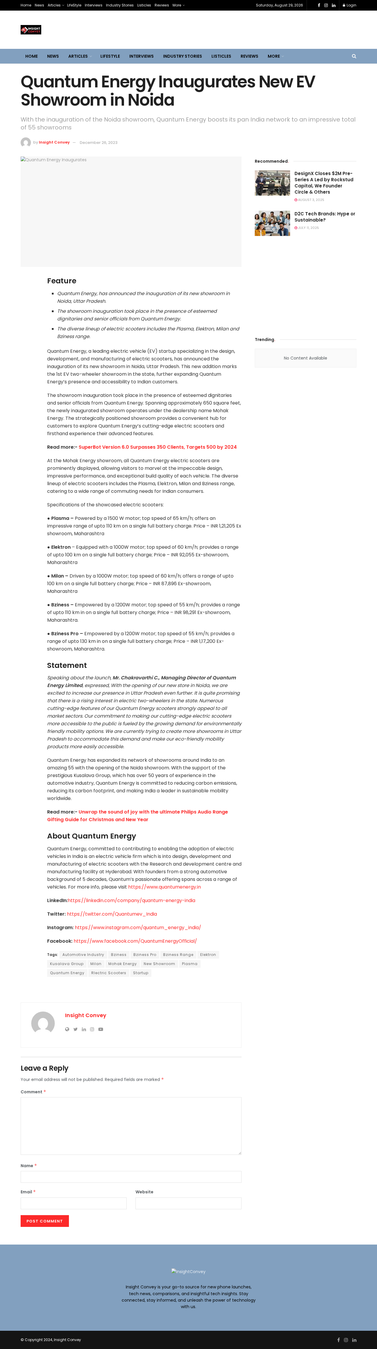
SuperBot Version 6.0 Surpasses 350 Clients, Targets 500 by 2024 (158, 447)
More (177, 5)
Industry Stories (120, 5)
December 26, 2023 (99, 142)
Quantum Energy (67, 972)
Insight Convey (54, 142)
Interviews (93, 5)
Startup (140, 972)
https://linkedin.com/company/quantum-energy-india (131, 900)
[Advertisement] (306, 284)
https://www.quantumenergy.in (164, 887)
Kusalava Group (67, 963)
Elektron (208, 954)
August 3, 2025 (310, 199)
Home (26, 5)
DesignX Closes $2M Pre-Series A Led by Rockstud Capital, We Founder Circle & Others (324, 182)
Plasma (190, 963)
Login (351, 5)
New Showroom (159, 963)
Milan (96, 963)
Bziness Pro (144, 954)
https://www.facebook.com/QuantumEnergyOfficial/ (135, 941)
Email (28, 1192)
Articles (54, 5)
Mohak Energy (122, 963)
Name (29, 1166)
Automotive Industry (83, 954)
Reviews (162, 5)
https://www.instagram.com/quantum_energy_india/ (138, 927)
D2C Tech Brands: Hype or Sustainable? (325, 217)
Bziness (119, 954)
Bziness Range (178, 954)
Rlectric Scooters (108, 972)
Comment (33, 1092)
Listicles (144, 5)
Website (144, 1192)
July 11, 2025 (308, 227)
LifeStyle (74, 5)
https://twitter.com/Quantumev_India (112, 914)
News (39, 5)
